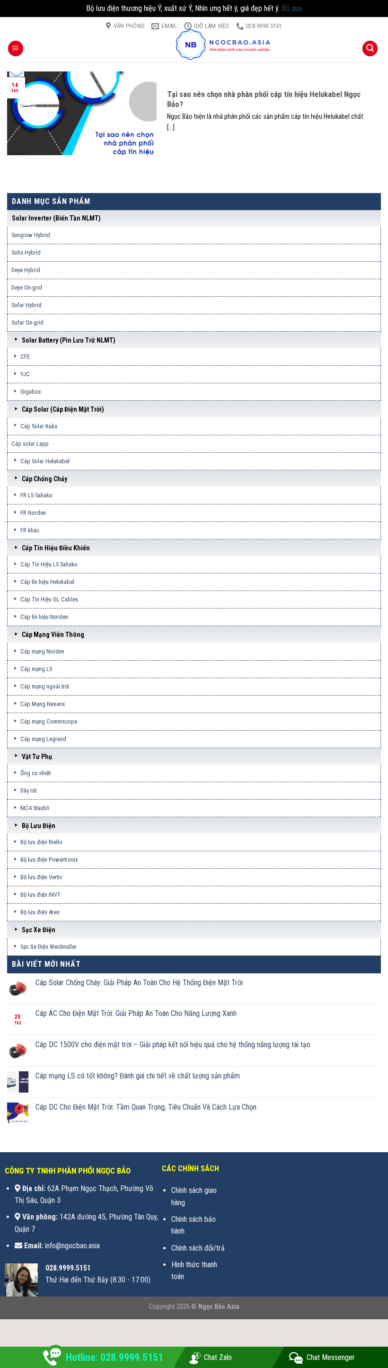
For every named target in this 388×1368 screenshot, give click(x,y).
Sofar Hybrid (26, 305)
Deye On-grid (26, 287)
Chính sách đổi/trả (198, 1248)
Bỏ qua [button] (292, 8)
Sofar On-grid (27, 322)
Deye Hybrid (25, 270)
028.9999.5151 (68, 1267)
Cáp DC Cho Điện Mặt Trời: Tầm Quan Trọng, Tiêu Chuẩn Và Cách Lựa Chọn (145, 1107)
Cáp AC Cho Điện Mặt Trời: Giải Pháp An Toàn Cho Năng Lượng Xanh (136, 1013)
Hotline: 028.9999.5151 (114, 1357)
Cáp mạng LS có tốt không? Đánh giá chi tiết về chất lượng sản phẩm (137, 1075)
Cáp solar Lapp (30, 443)
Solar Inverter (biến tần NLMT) (56, 218)
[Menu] (15, 48)
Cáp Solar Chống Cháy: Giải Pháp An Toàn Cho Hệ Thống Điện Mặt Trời (139, 982)
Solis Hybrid (26, 252)
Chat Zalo (218, 1357)
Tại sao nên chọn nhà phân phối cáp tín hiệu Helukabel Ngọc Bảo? (264, 99)
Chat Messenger (331, 1357)
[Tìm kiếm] (370, 48)
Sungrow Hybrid (30, 234)
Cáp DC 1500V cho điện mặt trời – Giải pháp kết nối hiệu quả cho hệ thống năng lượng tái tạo (172, 1044)
